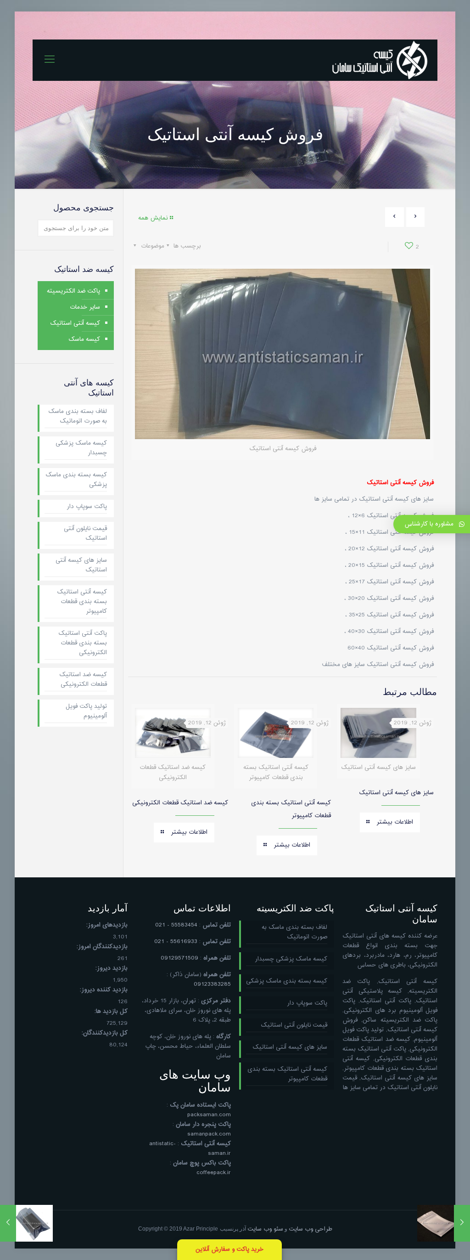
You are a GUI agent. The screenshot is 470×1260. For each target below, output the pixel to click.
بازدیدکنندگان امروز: (102, 947)
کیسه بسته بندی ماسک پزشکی (76, 480)
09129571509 (179, 958)
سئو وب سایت (265, 1229)
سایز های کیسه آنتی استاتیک (396, 793)
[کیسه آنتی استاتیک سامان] (380, 60)
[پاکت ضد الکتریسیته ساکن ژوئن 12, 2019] (462, 1223)
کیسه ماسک (84, 339)
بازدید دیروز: (111, 968)
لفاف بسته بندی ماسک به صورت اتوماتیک (77, 416)
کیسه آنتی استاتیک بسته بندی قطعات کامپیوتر (82, 602)
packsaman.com (209, 1115)
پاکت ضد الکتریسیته (73, 291)
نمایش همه (153, 218)
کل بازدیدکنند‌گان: (105, 1033)
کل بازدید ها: (111, 1012)
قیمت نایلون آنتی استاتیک (85, 533)
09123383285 (212, 984)
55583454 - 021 (176, 925)
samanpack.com (209, 1134)
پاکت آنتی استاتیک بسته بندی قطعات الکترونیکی (82, 643)
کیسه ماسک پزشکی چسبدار (81, 448)
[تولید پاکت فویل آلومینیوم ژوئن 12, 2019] (8, 1223)
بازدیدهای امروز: (107, 925)
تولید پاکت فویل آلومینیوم (86, 711)
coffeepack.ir (213, 1173)
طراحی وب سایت (310, 1229)
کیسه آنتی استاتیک (75, 323)
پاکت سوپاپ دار (87, 507)
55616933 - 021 (175, 942)
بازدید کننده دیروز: (104, 990)
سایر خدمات (85, 307)
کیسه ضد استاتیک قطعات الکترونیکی (180, 803)
